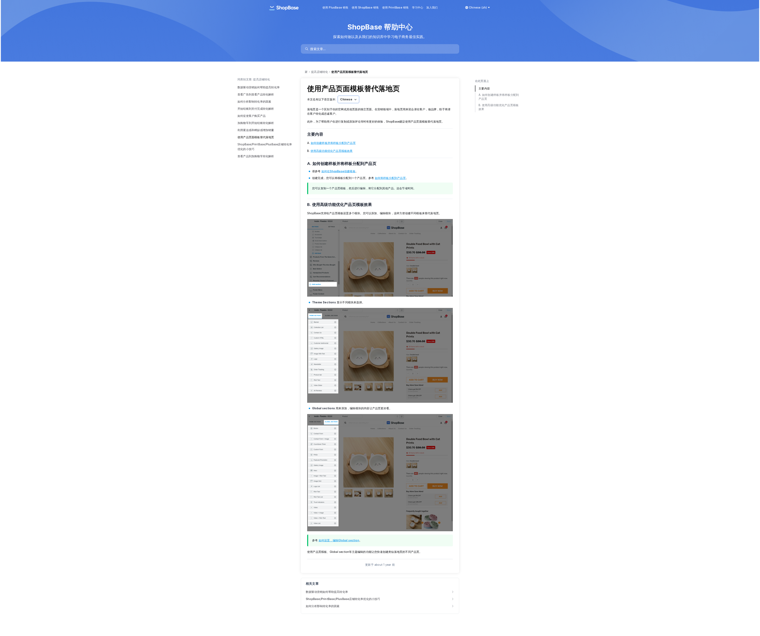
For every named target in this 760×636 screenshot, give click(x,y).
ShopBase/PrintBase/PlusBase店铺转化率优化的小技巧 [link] (343, 599)
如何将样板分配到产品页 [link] (390, 178)
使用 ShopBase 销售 (365, 7)
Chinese (346, 99)
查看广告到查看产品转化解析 (256, 94)
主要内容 (317, 134)
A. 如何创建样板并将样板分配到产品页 (344, 163)
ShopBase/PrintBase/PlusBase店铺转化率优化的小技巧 (265, 147)
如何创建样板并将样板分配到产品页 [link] (333, 143)
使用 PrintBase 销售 (395, 7)
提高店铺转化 (319, 71)
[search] (382, 49)
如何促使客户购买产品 (252, 115)
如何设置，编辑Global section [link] (339, 540)
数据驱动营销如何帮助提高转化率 (259, 87)
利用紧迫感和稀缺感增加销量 (256, 130)
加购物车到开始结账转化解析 (256, 123)
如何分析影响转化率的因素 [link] (322, 606)
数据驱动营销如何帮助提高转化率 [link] (327, 591)
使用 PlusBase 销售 (335, 7)
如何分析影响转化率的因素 (254, 101)
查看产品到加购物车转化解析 (256, 156)
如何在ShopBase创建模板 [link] (338, 171)
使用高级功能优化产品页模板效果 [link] (332, 150)
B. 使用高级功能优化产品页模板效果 (342, 204)
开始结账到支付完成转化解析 (256, 108)
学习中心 (417, 7)
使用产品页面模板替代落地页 (256, 137)
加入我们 (432, 7)
